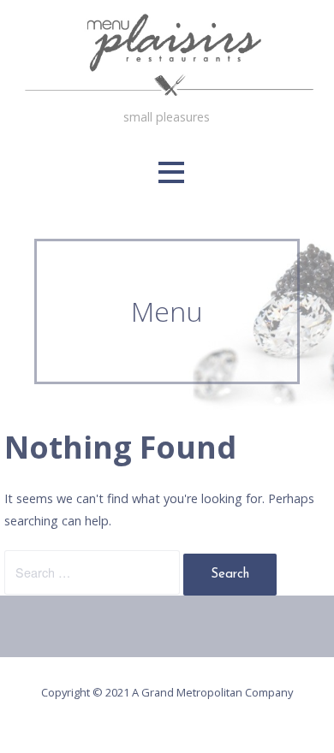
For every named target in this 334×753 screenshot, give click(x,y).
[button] (171, 172)
